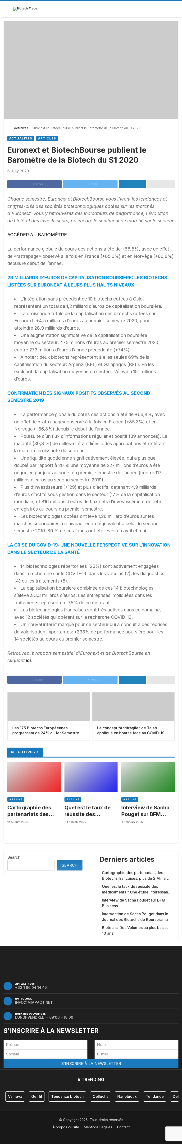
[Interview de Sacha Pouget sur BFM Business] (148, 777)
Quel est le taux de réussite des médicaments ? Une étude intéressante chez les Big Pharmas (89, 811)
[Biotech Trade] (25, 9)
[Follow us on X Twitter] (88, 1135)
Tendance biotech (67, 1096)
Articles (47, 138)
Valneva (15, 1096)
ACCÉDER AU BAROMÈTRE (37, 235)
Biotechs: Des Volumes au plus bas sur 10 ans (136, 930)
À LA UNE (15, 799)
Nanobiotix (127, 1096)
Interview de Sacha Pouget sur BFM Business (145, 811)
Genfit (36, 1096)
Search (13, 857)
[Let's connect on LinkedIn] (94, 1135)
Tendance (155, 1096)
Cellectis (100, 1096)
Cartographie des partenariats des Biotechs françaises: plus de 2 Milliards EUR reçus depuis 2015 (33, 811)
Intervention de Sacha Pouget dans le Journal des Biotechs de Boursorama (135, 916)
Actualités (21, 128)
